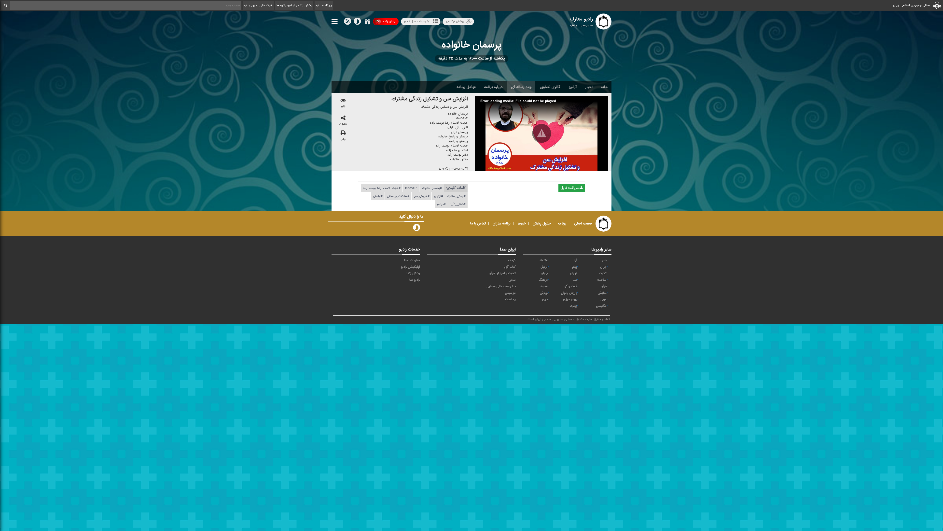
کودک (512, 260)
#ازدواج (438, 196)
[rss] (347, 22)
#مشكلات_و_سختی (398, 196)
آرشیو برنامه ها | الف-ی (417, 21)
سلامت (602, 280)
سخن (512, 280)
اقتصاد (544, 260)
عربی (603, 299)
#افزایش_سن (422, 196)
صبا (575, 280)
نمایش (602, 293)
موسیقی (510, 293)
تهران (573, 273)
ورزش (544, 293)
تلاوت (603, 273)
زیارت (573, 306)
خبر (604, 260)
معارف (544, 286)
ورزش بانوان (569, 293)
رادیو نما (414, 280)
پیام (574, 267)
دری (545, 299)
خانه (604, 87)
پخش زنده (389, 21)
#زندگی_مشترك (456, 196)
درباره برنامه (493, 87)
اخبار (589, 87)
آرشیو (573, 87)
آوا (575, 260)
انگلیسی (601, 306)
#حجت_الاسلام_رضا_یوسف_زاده (382, 188)
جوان (544, 273)
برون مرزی (570, 299)
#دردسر (441, 204)
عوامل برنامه (466, 87)
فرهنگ (543, 280)
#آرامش (378, 196)
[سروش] (357, 22)
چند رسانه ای (521, 87)
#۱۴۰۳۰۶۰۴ (411, 188)
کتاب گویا (510, 267)
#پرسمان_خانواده (431, 188)
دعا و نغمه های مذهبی (501, 286)
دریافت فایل (570, 188)
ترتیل (544, 267)
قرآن (604, 286)
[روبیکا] (367, 22)
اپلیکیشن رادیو (410, 267)
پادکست (510, 299)
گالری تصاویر (550, 87)
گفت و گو (571, 286)
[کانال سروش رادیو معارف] (416, 228)
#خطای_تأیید (458, 204)
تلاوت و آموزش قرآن (502, 273)
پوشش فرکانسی (455, 21)
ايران (603, 267)
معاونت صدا (412, 260)
